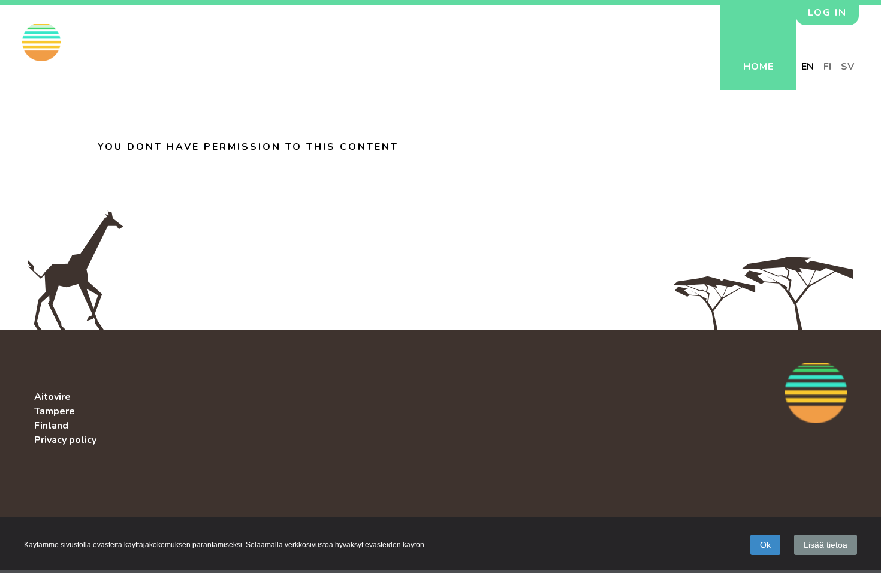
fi (827, 66)
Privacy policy (65, 440)
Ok (765, 545)
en (807, 66)
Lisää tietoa (825, 545)
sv (847, 66)
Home (758, 66)
